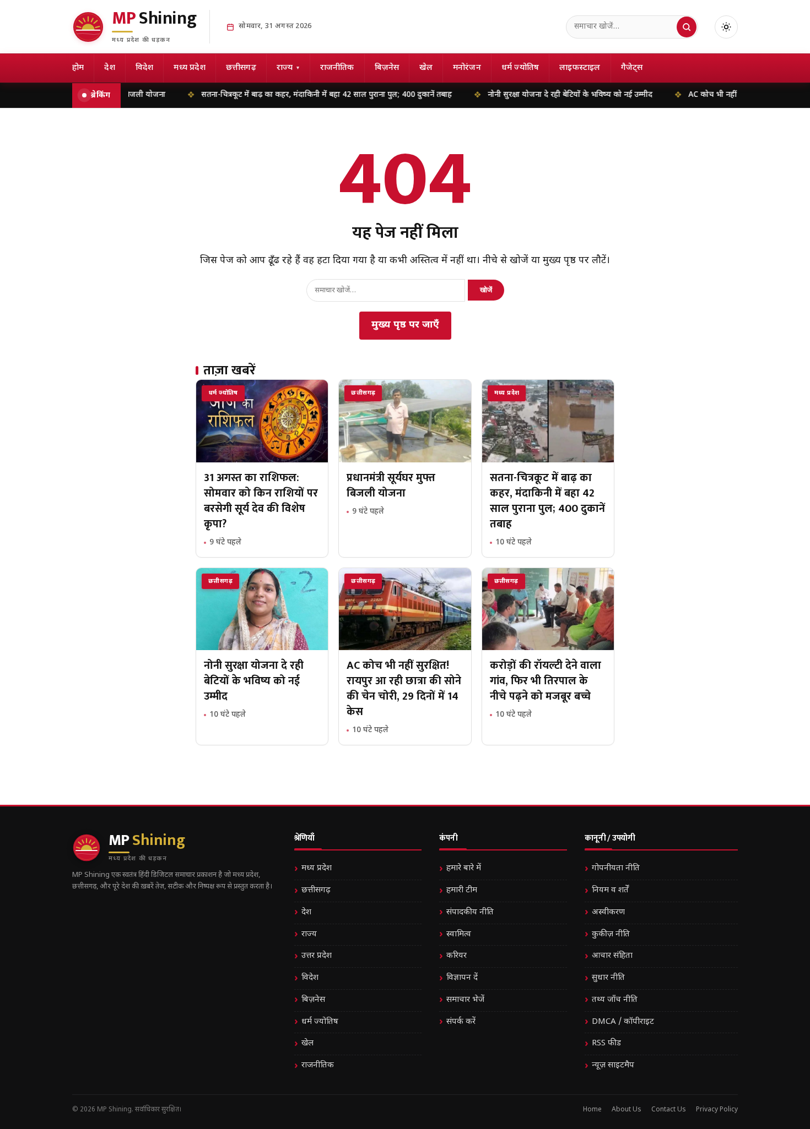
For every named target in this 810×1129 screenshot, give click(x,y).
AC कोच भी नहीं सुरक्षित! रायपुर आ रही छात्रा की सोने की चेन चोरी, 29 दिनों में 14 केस (404, 688)
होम (78, 68)
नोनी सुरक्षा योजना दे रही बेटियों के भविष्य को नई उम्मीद (540, 95)
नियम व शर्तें (610, 890)
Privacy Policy (717, 1109)
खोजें (486, 290)
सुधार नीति (608, 978)
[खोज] (686, 27)
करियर (456, 956)
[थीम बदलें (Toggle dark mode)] (726, 27)
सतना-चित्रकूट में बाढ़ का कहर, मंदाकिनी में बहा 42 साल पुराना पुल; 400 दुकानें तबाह (296, 95)
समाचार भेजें (465, 1000)
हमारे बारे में (463, 868)
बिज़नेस (387, 68)
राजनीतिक (337, 68)
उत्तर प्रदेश (316, 956)
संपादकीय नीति (470, 912)
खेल (425, 68)
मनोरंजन (467, 68)
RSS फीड (606, 1043)
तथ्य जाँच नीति (615, 1000)
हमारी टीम (461, 890)
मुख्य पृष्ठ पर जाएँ (405, 325)
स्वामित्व (458, 934)
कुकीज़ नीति (611, 934)
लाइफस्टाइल (579, 68)
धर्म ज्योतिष (520, 68)
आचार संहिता (612, 956)
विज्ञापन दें (462, 978)
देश (109, 68)
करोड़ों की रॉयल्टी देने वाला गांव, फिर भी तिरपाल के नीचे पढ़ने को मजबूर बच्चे (545, 681)
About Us (626, 1109)
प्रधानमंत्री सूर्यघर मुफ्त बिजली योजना (391, 485)
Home (592, 1109)
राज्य (288, 68)
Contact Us (668, 1109)
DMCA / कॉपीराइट (623, 1022)
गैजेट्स (632, 68)
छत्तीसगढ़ (241, 68)
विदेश (145, 68)
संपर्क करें (461, 1022)
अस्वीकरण (608, 912)
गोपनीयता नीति (616, 868)
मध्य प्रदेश (189, 68)
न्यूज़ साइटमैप (613, 1065)
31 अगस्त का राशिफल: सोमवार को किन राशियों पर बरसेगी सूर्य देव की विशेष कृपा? (261, 500)
